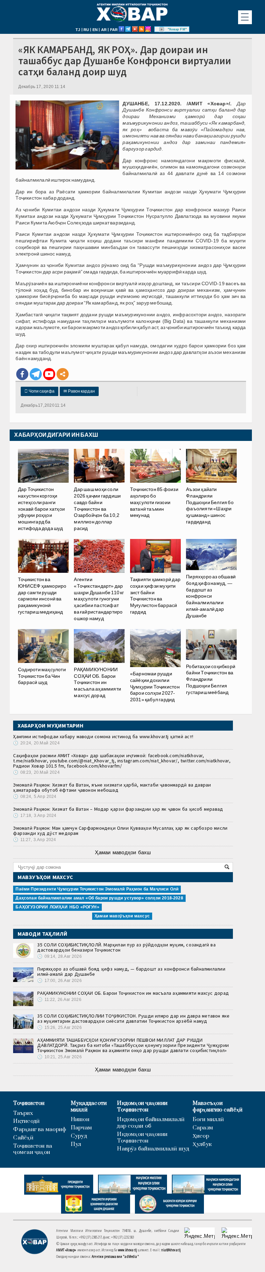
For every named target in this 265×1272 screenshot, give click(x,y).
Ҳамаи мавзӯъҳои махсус (122, 916)
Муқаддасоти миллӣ (89, 1106)
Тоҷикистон (29, 1103)
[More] (63, 374)
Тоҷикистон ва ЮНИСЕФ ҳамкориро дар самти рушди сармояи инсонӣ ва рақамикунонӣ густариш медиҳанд (42, 596)
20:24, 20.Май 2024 (36, 743)
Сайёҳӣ (23, 1138)
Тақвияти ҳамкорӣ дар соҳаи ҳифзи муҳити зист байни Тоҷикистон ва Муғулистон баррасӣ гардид (155, 596)
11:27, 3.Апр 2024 (34, 839)
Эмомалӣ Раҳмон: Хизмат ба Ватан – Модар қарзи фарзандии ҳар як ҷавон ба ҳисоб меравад (118, 809)
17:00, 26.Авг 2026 (59, 980)
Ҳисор (201, 1136)
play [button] (162, 29)
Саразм (203, 1128)
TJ (78, 30)
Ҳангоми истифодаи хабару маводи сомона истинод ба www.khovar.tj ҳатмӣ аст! (103, 736)
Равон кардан (79, 391)
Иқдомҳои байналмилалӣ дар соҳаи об (151, 1122)
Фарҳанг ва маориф (39, 1129)
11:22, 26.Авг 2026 (59, 999)
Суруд (79, 1136)
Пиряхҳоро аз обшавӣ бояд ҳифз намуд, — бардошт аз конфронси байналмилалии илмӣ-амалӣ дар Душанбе (211, 596)
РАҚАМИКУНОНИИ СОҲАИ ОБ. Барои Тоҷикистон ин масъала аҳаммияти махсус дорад (133, 993)
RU (86, 30)
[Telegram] (36, 374)
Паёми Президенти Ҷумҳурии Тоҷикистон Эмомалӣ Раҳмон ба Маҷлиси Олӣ (97, 889)
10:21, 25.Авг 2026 (59, 1056)
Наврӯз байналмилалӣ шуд (153, 1149)
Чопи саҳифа (39, 391)
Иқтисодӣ (26, 1121)
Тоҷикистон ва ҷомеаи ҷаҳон (32, 1149)
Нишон (80, 1119)
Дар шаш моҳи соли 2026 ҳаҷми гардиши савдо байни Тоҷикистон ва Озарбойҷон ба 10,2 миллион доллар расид (97, 508)
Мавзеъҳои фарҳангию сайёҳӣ (218, 1106)
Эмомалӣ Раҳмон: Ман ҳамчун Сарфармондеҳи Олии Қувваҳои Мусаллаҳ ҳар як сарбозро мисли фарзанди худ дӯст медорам (120, 830)
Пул (76, 1144)
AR (104, 30)
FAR (114, 30)
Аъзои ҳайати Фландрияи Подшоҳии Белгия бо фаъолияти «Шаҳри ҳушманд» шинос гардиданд (210, 505)
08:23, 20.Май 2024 (36, 772)
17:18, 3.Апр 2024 (34, 815)
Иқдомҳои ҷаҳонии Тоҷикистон (142, 1106)
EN (95, 30)
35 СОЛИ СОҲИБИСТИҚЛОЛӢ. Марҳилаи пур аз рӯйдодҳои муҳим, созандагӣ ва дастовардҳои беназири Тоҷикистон (126, 947)
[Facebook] (22, 374)
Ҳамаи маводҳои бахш (123, 852)
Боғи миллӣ (208, 1119)
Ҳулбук (202, 1144)
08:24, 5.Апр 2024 (34, 796)
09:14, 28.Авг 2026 (59, 956)
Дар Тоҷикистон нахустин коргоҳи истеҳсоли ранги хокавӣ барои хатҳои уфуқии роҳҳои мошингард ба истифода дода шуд (41, 508)
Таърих (23, 1113)
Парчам (81, 1128)
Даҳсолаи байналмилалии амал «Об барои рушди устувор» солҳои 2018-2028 (99, 898)
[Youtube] (49, 374)
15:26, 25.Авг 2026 (59, 1027)
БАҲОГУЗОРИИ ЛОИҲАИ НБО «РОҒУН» (57, 907)
